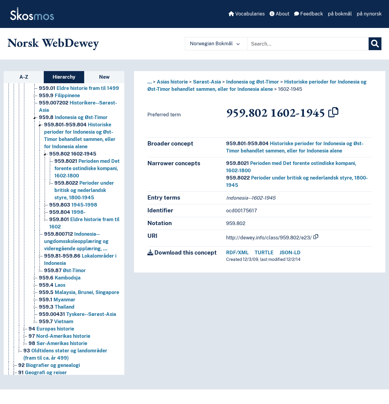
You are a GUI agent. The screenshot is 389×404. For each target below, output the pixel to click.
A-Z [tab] (23, 77)
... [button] (149, 82)
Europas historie (51, 329)
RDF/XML (237, 252)
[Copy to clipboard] (333, 112)
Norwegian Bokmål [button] (212, 43)
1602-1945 (72, 154)
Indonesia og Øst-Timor (73, 117)
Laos (52, 285)
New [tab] (104, 77)
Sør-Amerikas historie (58, 343)
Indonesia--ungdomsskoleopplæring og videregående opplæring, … (76, 241)
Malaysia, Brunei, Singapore (79, 292)
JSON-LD (290, 252)
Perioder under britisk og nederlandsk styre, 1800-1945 (84, 190)
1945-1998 (73, 205)
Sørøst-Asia (207, 82)
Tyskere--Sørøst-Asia (77, 314)
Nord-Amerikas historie (59, 336)
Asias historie (172, 82)
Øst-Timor (65, 270)
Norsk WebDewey (53, 42)
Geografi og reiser (42, 372)
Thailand (56, 307)
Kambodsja (60, 278)
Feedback (311, 14)
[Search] (375, 43)
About (281, 14)
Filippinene (59, 95)
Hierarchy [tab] (64, 77)
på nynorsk (369, 14)
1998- (67, 212)
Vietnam (56, 321)
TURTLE (264, 252)
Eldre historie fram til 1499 (79, 88)
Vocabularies (249, 14)
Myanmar (57, 300)
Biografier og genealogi (49, 365)
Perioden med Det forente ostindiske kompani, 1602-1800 (87, 168)
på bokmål (340, 14)
